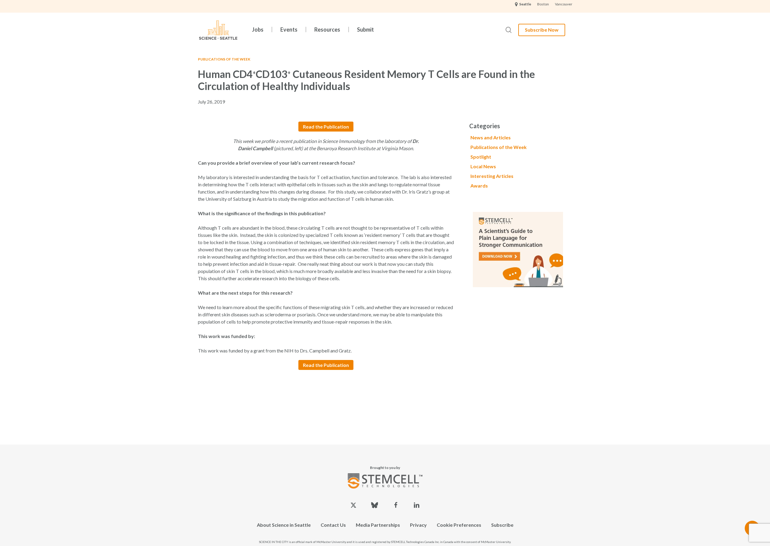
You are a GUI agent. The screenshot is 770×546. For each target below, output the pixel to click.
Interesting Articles (491, 176)
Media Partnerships (378, 525)
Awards (479, 185)
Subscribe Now (542, 30)
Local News (483, 166)
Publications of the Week (224, 59)
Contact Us (333, 525)
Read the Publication (326, 126)
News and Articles (490, 137)
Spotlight (480, 157)
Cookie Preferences (459, 525)
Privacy (418, 525)
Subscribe (502, 525)
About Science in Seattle (284, 525)
